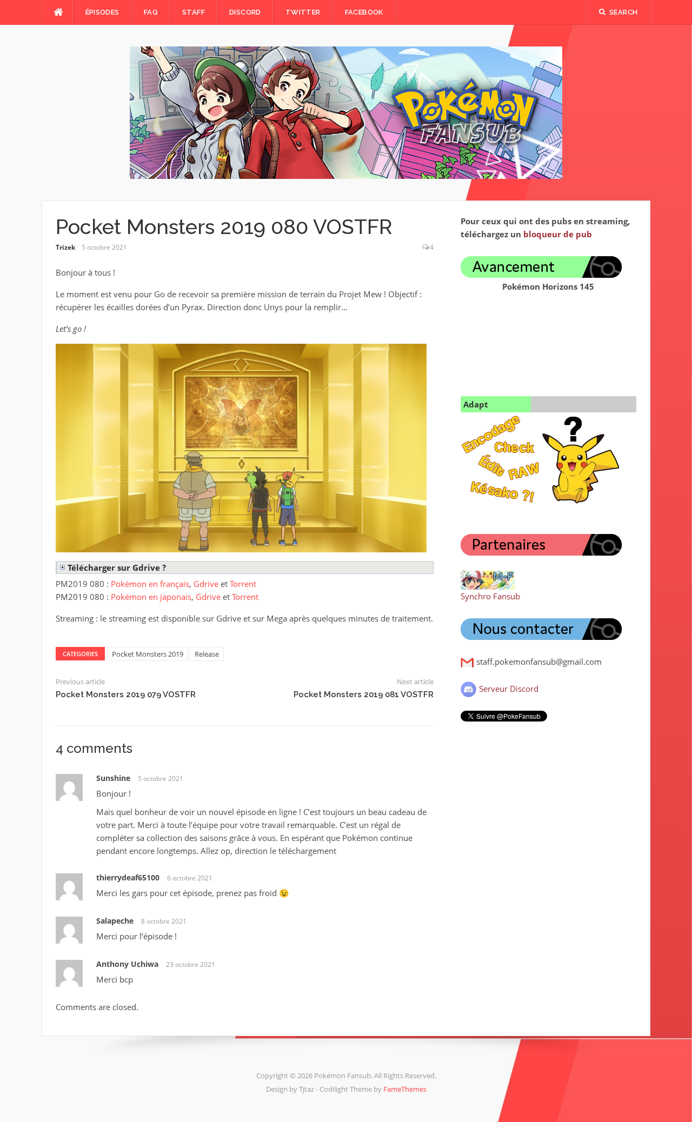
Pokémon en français (150, 583)
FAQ (151, 12)
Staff (193, 12)
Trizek (65, 247)
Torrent (243, 583)
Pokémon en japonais (151, 596)
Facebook (364, 12)
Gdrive (206, 583)
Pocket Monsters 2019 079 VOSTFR (126, 694)
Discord (245, 12)
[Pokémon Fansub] (346, 111)
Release (207, 654)
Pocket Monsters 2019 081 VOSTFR (364, 694)
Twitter (303, 12)
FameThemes (405, 1089)
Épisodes (102, 12)
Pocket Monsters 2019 (147, 654)
